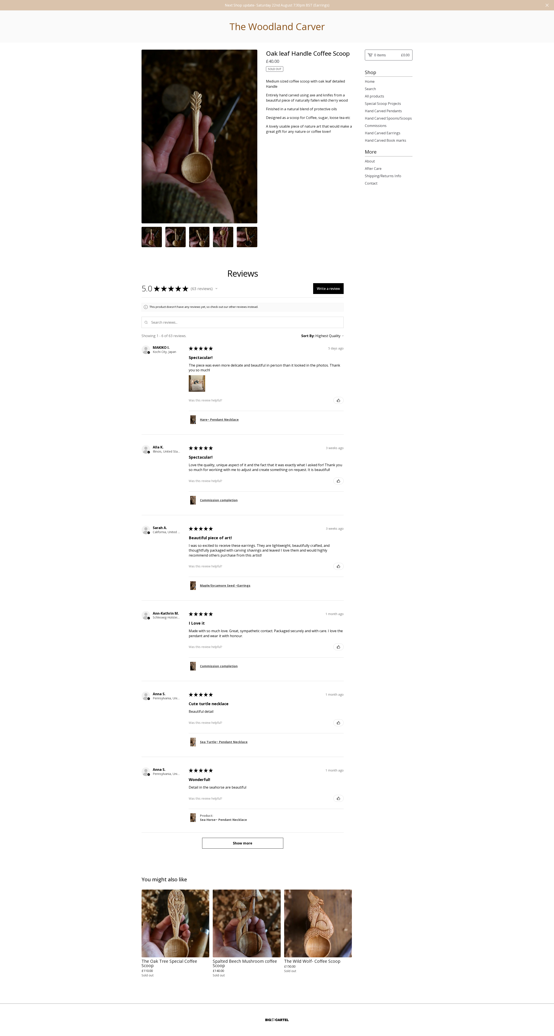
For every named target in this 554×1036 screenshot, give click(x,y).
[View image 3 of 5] (199, 237)
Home (370, 81)
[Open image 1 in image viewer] (199, 136)
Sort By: (307, 335)
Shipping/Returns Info (383, 176)
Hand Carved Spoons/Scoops (388, 118)
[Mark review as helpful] (338, 400)
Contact (371, 183)
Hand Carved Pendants (383, 111)
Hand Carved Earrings (382, 133)
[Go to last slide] (147, 136)
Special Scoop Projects (383, 103)
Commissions (376, 125)
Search (370, 88)
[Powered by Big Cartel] (277, 1020)
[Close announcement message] (547, 5)
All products (374, 96)
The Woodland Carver (277, 26)
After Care (373, 168)
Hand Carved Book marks (385, 140)
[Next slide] (251, 136)
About (370, 161)
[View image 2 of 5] (175, 237)
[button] (216, 288)
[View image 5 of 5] (247, 237)
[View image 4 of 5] (223, 237)
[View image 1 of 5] (152, 237)
